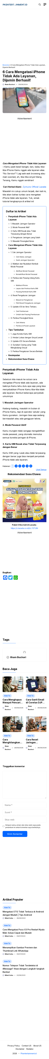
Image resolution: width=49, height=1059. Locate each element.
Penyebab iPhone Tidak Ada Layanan (22, 218)
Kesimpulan (14, 355)
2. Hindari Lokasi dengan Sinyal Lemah (27, 338)
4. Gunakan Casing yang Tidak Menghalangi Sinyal (23, 346)
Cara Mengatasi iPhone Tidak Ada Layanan (25, 246)
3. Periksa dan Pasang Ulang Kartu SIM (25, 279)
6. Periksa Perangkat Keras (22, 318)
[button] (39, 4)
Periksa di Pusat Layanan (25, 326)
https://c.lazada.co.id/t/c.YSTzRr (24, 528)
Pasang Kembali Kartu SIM (26, 292)
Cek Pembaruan (22, 311)
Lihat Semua (41, 469)
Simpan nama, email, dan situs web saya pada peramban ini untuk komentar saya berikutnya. (23, 826)
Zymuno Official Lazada (34, 186)
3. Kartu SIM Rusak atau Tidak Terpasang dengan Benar (23, 232)
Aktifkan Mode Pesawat (25, 271)
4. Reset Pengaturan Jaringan (23, 295)
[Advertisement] (24, 36)
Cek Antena (20, 323)
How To (7, 696)
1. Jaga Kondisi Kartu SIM (21, 334)
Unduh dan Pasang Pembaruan (28, 314)
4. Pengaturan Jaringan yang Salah (25, 237)
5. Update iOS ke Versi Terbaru (23, 307)
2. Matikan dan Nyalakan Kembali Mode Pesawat (24, 265)
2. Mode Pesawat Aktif (20, 227)
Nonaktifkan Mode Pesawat (26, 274)
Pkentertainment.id (29, 1053)
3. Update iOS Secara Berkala (23, 341)
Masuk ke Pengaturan (24, 300)
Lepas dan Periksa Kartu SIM (27, 288)
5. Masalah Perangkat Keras (22, 241)
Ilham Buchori (10, 84)
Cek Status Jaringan (23, 257)
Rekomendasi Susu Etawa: (21, 359)
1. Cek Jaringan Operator (21, 252)
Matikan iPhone (22, 285)
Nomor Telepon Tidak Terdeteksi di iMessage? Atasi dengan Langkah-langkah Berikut (23, 968)
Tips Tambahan (16, 330)
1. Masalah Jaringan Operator (23, 224)
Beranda (6, 65)
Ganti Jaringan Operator (25, 260)
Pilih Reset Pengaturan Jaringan (28, 303)
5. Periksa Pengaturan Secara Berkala (26, 351)
